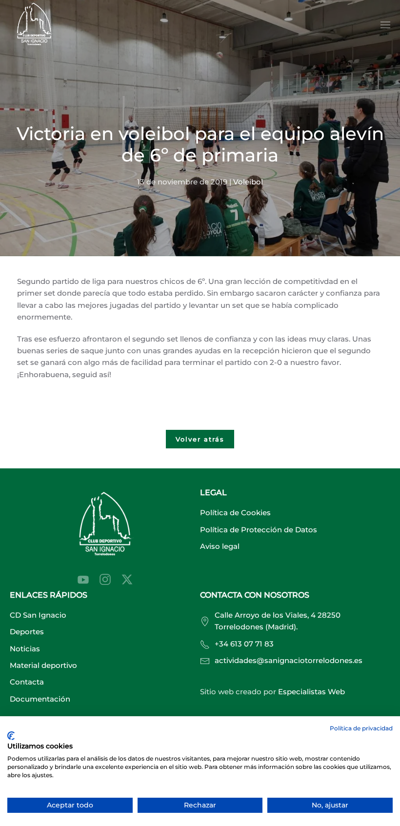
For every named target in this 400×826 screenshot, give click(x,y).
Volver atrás (200, 439)
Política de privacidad (361, 728)
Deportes (27, 631)
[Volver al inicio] (34, 25)
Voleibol (248, 181)
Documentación (40, 699)
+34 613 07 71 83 (244, 643)
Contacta (27, 681)
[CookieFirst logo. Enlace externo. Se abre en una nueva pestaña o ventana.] (11, 735)
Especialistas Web (311, 691)
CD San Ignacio (38, 615)
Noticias (25, 648)
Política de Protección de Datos (258, 529)
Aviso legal (220, 546)
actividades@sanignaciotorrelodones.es (288, 660)
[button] (385, 24)
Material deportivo (43, 665)
